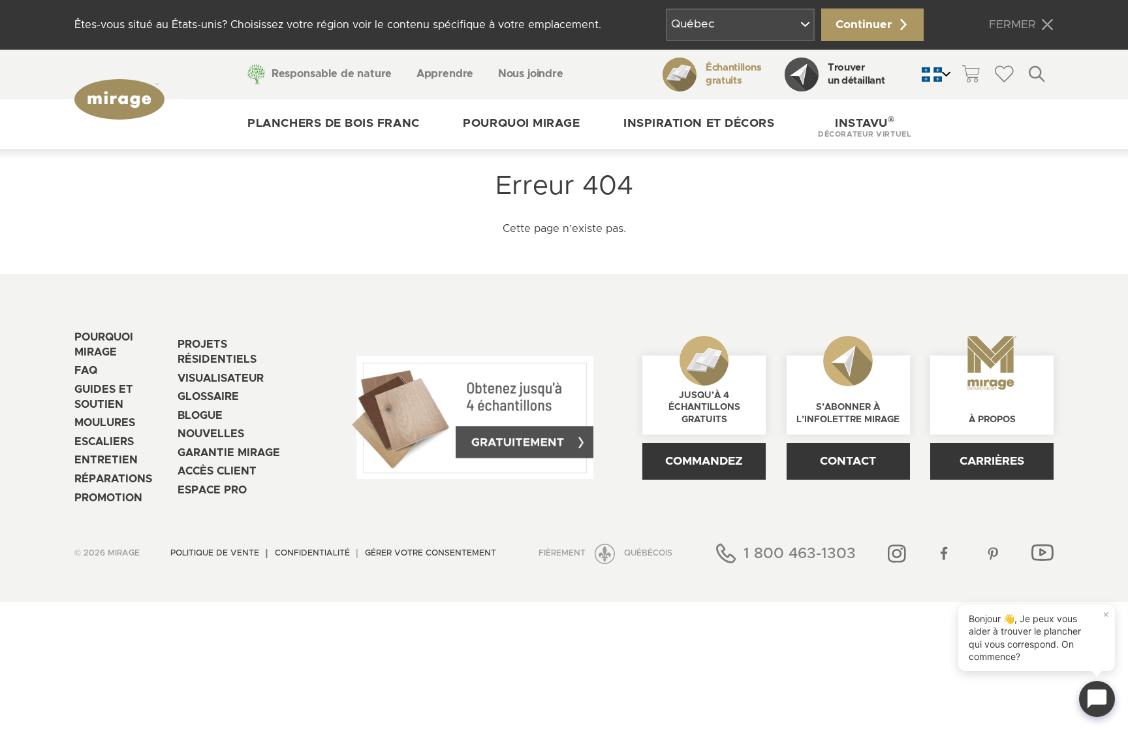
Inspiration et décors (698, 123)
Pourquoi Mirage (521, 123)
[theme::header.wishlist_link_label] (1004, 74)
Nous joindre (530, 74)
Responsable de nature (332, 74)
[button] (864, 124)
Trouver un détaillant (856, 74)
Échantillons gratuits (733, 74)
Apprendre (445, 74)
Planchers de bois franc (333, 123)
